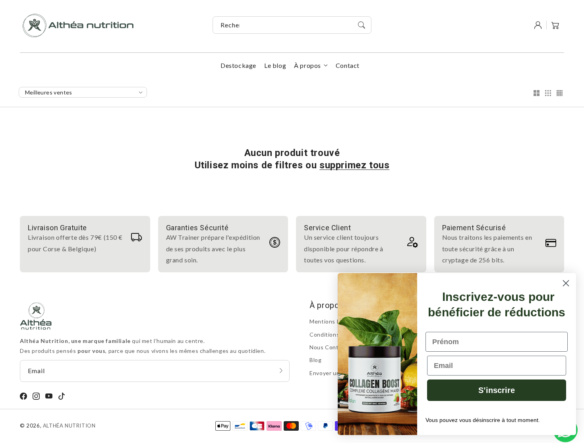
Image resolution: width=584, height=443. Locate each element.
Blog (315, 359)
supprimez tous (354, 165)
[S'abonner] (281, 370)
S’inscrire (496, 390)
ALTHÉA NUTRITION (69, 425)
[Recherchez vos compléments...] (361, 25)
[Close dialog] (566, 283)
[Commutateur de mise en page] (536, 93)
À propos (307, 65)
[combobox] (292, 25)
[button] (555, 25)
